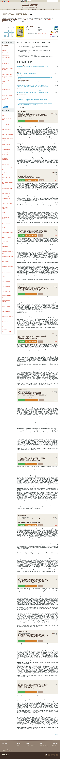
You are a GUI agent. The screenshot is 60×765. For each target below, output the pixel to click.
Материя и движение (6, 132)
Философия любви (5, 261)
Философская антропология (7, 251)
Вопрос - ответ (42, 749)
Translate (28, 1)
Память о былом (5, 314)
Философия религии (6, 229)
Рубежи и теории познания (7, 152)
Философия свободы (6, 198)
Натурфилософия (5, 164)
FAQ (56, 9)
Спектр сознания (5, 124)
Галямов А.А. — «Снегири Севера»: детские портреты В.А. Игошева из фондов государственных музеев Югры (32, 100)
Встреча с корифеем (6, 234)
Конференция (4, 304)
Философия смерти (5, 263)
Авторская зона (19, 746)
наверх (55, 120)
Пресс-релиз (4, 329)
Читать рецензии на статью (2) (31, 180)
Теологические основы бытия (7, 232)
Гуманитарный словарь (6, 295)
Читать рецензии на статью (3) (31, 121)
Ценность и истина (5, 221)
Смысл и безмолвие (6, 223)
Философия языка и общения (7, 167)
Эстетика (4, 278)
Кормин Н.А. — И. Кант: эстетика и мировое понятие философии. (30, 70)
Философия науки (5, 179)
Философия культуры (6, 281)
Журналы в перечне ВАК (44, 746)
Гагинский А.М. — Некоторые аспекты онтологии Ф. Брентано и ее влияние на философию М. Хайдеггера (35, 78)
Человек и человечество (6, 144)
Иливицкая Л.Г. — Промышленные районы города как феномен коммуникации (33, 92)
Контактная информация (6, 749)
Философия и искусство (6, 283)
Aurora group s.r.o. (55, 745)
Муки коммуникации (6, 169)
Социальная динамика (6, 191)
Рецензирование (44, 9)
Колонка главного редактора (7, 113)
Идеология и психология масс (7, 201)
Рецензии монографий (6, 331)
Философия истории (6, 196)
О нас (3, 9)
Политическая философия (7, 188)
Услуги (52, 9)
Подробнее (49, 19)
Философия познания (6, 149)
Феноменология (5, 241)
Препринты (15, 9)
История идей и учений (6, 177)
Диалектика (4, 127)
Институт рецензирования (30, 745)
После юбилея (5, 319)
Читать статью (21, 121)
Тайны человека (5, 253)
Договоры (34, 9)
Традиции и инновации (6, 162)
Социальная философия (6, 186)
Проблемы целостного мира (7, 138)
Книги (28, 9)
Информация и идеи (6, 172)
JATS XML (41, 121)
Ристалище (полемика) (6, 306)
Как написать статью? (43, 745)
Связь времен (4, 174)
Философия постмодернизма (7, 248)
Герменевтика (5, 243)
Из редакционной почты (7, 324)
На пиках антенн (5, 297)
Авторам (23, 9)
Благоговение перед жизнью (7, 266)
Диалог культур (5, 214)
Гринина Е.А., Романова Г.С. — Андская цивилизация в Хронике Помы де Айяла (33, 81)
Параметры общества (6, 193)
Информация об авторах (7, 95)
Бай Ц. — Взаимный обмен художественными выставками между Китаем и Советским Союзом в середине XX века (34, 96)
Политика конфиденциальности (7, 750)
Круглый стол (4, 309)
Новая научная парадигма (7, 147)
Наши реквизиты (4, 746)
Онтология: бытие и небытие (7, 121)
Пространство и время (6, 129)
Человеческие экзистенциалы (7, 258)
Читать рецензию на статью (31, 235)
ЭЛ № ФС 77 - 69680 (42, 33)
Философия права (5, 289)
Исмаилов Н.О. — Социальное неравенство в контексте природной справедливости (33, 90)
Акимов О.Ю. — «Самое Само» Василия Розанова (27, 73)
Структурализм (5, 246)
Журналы (8, 9)
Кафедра (4, 115)
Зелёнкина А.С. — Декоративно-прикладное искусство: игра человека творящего (33, 66)
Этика (3, 276)
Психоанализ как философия (7, 256)
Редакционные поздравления (7, 316)
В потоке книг (5, 321)
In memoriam (4, 326)
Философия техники (6, 286)
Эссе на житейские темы (6, 311)
